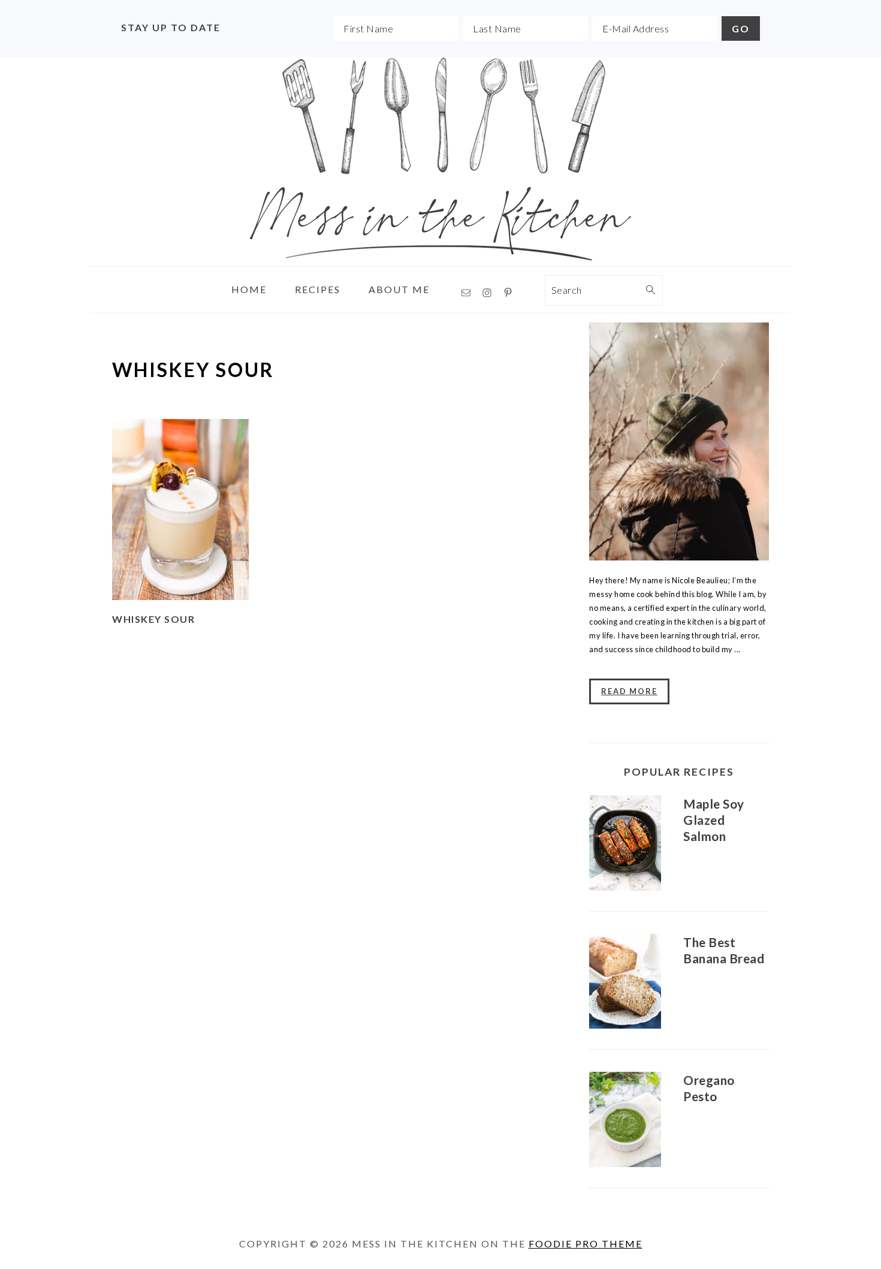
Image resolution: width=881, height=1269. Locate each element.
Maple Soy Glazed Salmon (713, 819)
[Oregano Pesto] (625, 1121)
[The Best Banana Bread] (625, 983)
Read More (629, 691)
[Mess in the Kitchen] (440, 257)
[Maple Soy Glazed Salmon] (625, 845)
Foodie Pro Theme (585, 1243)
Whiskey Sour (153, 619)
